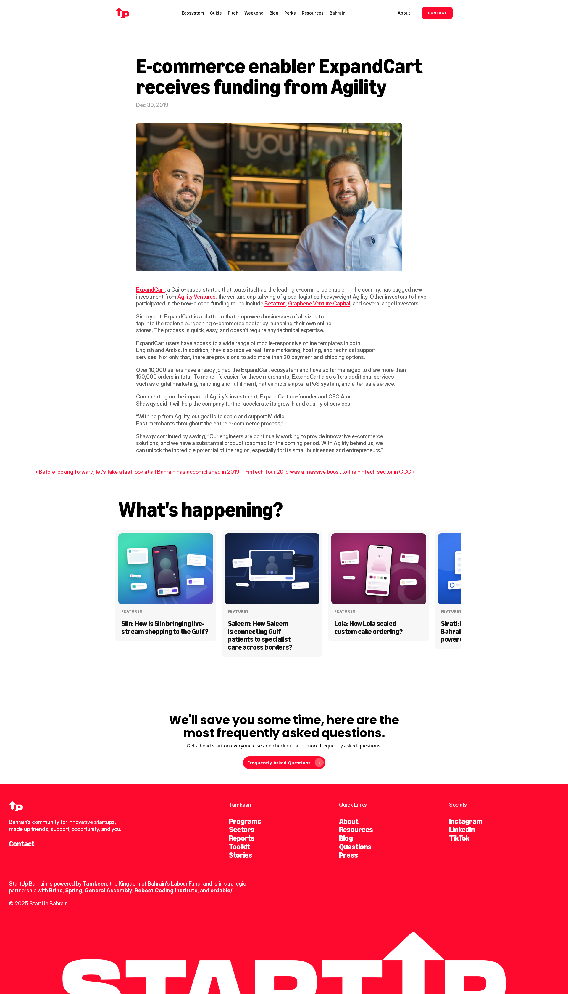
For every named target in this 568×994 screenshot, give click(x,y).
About (348, 821)
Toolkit (239, 846)
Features (131, 611)
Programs (245, 821)
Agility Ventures (197, 297)
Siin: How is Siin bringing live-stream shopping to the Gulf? (164, 627)
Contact (22, 844)
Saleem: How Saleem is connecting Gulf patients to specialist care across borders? (260, 635)
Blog (346, 838)
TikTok (459, 838)
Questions (355, 846)
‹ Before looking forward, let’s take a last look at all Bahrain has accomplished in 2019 (137, 472)
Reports (242, 838)
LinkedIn (462, 829)
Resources (356, 829)
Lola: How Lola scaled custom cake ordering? (368, 627)
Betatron (275, 303)
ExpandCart (150, 289)
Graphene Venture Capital (319, 303)
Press (348, 855)
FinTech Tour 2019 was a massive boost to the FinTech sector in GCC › (329, 472)
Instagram (465, 821)
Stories (240, 855)
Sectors (241, 829)
